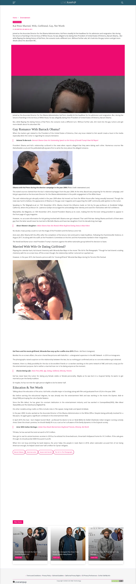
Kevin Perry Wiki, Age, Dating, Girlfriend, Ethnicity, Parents (52, 371)
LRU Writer (18, 29)
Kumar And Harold (46, 452)
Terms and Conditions (34, 575)
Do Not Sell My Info (104, 575)
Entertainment (25, 18)
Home (15, 18)
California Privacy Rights (73, 575)
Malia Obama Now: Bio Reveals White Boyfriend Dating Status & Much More (63, 226)
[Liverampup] (68, 2)
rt (65, 140)
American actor (31, 452)
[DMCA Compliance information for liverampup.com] (117, 581)
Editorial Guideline (58, 575)
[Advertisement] (68, 59)
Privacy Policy (46, 575)
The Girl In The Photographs (63, 452)
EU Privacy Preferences (89, 575)
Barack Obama (18, 452)
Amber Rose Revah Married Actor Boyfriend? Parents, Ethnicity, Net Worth (63, 427)
